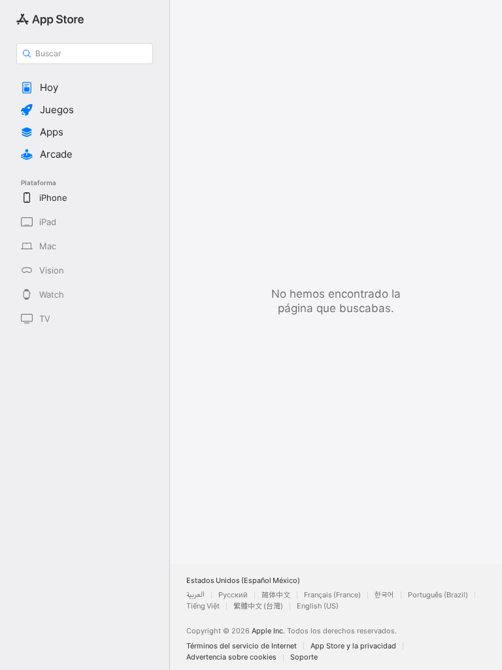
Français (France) (332, 595)
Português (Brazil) (438, 595)
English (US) (318, 606)
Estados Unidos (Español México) (243, 580)
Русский (233, 595)
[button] (84, 87)
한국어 (384, 595)
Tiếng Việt (203, 606)
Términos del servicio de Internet (241, 646)
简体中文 (275, 595)
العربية (195, 595)
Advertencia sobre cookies (231, 657)
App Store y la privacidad (353, 646)
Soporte (304, 657)
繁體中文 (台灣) (258, 606)
